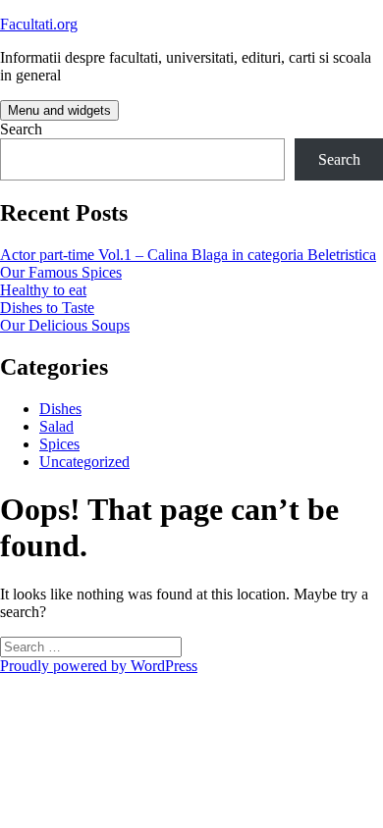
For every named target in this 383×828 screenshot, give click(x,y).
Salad (56, 426)
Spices (59, 444)
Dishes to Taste (47, 307)
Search (21, 129)
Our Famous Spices (61, 272)
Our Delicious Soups (65, 325)
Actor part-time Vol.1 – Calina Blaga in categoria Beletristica (188, 254)
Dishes (60, 408)
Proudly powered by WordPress (98, 665)
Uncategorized (84, 461)
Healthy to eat (43, 290)
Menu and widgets (59, 110)
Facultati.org (39, 24)
